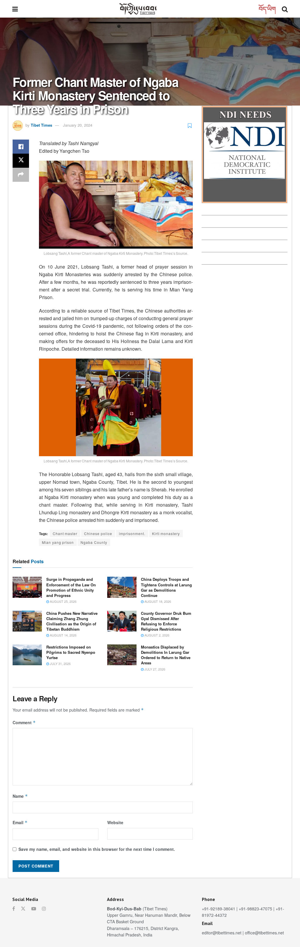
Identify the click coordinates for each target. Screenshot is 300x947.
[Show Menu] (15, 9)
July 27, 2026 (154, 669)
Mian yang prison (58, 542)
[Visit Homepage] (138, 9)
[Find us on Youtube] (33, 908)
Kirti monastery (166, 533)
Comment (24, 722)
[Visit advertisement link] (244, 154)
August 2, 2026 (156, 635)
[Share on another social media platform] (21, 175)
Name (20, 796)
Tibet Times (41, 125)
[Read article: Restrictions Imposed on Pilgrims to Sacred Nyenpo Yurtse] (27, 655)
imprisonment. (132, 533)
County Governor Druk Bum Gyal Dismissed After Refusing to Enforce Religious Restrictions (166, 621)
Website (115, 822)
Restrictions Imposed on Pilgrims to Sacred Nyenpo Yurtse (70, 652)
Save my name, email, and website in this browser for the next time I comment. (96, 849)
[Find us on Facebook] (13, 908)
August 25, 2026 (62, 601)
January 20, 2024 (77, 125)
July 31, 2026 (60, 663)
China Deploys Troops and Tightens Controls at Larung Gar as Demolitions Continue (166, 587)
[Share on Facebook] (21, 147)
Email (20, 822)
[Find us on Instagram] (44, 908)
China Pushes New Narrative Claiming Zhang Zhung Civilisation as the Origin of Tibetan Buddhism (72, 621)
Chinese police (98, 533)
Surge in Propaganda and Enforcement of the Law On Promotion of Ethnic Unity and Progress (71, 587)
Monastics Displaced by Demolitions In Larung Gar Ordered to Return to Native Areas (165, 655)
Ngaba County (94, 542)
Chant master (65, 533)
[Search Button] (285, 9)
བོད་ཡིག (267, 8)
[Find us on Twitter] (23, 908)
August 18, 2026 (157, 601)
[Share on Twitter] (21, 161)
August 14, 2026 (62, 635)
